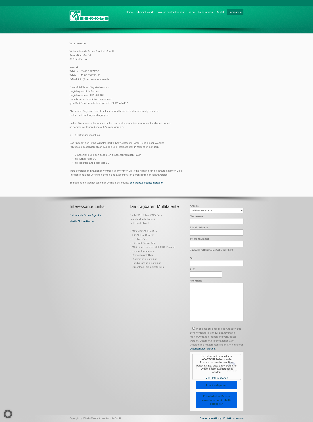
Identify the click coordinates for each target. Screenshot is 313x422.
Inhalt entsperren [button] (216, 385)
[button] (8, 414)
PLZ (192, 269)
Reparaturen (205, 11)
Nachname (196, 216)
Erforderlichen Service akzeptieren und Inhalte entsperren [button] (216, 400)
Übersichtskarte (145, 11)
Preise (191, 11)
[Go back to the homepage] (89, 22)
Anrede (194, 205)
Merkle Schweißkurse (82, 221)
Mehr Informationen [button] (216, 377)
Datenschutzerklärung (202, 348)
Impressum (235, 11)
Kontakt (220, 11)
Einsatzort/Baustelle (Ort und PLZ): (211, 249)
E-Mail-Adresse (199, 227)
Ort (192, 258)
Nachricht (196, 280)
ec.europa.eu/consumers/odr (146, 182)
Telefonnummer (199, 238)
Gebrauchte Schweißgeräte (85, 215)
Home (129, 11)
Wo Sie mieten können (171, 11)
